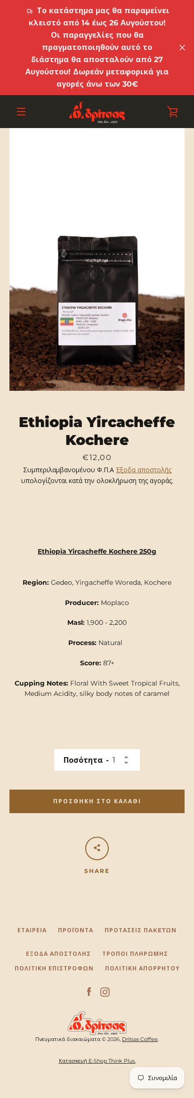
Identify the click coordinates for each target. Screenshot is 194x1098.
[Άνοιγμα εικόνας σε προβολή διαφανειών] (97, 259)
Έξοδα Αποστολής (58, 953)
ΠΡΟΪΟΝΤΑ (75, 930)
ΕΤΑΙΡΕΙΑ (32, 930)
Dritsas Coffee (140, 1039)
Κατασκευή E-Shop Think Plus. (97, 1061)
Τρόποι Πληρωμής (135, 953)
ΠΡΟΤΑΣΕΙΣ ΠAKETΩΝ (141, 930)
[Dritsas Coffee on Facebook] (89, 991)
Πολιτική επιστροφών (54, 968)
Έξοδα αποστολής (143, 470)
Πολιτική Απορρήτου (142, 968)
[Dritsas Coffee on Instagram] (105, 991)
